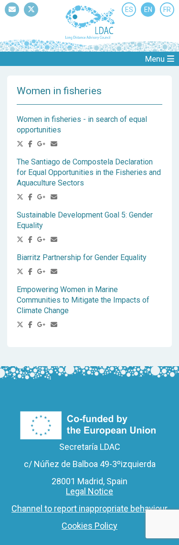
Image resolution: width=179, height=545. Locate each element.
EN (148, 9)
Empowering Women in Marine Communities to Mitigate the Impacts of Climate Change (83, 300)
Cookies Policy (89, 526)
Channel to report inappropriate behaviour (89, 508)
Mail (12, 16)
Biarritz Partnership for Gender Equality (82, 257)
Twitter (31, 16)
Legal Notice (89, 491)
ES (129, 9)
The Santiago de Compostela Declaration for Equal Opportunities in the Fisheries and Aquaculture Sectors (89, 172)
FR (167, 9)
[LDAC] (89, 22)
